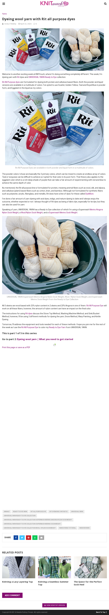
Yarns (4, 14)
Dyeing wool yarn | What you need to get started (45, 339)
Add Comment (12, 595)
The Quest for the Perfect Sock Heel (88, 583)
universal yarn (77, 511)
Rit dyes (29, 313)
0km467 (7, 511)
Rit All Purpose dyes (11, 82)
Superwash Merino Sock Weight (63, 212)
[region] (33, 367)
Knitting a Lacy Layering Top (17, 581)
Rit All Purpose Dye (94, 305)
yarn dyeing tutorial (67, 528)
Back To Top (100, 612)
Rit (18, 77)
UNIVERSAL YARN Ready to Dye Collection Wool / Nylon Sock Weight (30, 528)
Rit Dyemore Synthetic (59, 511)
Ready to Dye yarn (20, 511)
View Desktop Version (55, 605)
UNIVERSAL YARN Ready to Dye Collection (19, 515)
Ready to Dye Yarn (57, 327)
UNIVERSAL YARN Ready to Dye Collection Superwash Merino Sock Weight (32, 524)
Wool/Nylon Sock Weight (32, 212)
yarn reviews (84, 528)
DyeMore (89, 194)
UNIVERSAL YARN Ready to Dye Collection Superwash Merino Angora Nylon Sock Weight (38, 520)
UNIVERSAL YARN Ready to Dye (43, 77)
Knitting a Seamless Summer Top (53, 583)
